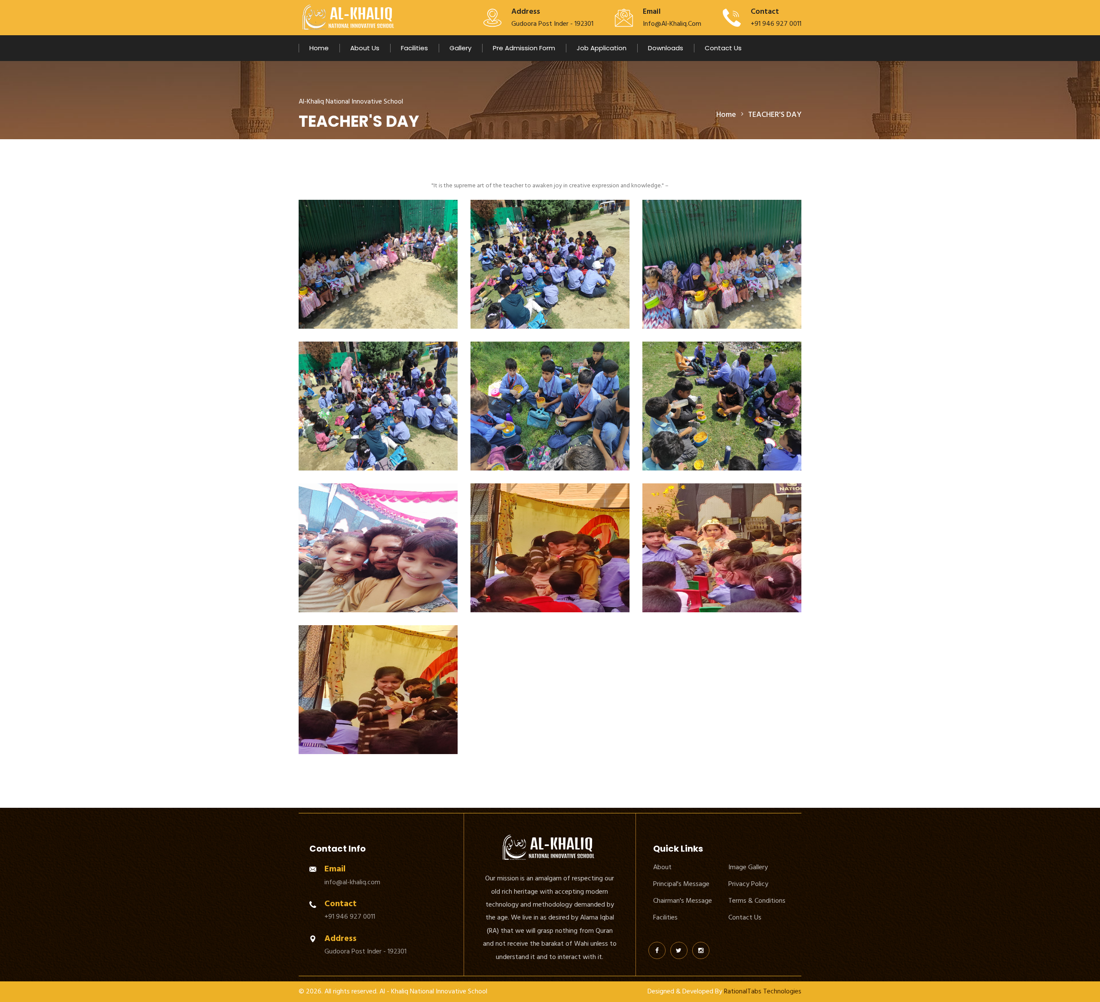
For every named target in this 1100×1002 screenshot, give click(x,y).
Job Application (601, 47)
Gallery (460, 47)
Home (319, 47)
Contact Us (723, 47)
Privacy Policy (748, 883)
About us (364, 47)
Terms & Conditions (756, 900)
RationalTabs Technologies (761, 991)
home (726, 114)
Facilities (414, 47)
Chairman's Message (682, 900)
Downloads (665, 47)
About (662, 867)
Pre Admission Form (524, 47)
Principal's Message (681, 883)
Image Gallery (748, 867)
